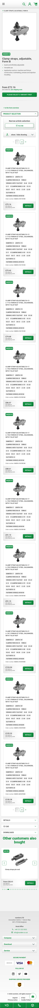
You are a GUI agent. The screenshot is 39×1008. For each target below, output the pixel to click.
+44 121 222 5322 (20, 929)
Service (7, 951)
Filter (20, 126)
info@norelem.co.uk (21, 932)
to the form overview (12, 108)
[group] (19, 867)
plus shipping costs (16, 89)
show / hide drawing (19, 135)
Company (7, 938)
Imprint (15, 998)
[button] (2, 889)
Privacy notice (13, 1000)
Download (8, 944)
